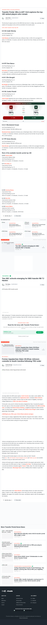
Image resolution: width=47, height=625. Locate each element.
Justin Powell (5, 98)
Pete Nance (4, 70)
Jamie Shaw (8, 17)
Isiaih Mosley (5, 38)
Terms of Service (19, 604)
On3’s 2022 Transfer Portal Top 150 (10, 27)
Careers (2, 602)
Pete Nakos (8, 284)
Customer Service (19, 598)
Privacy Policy (19, 600)
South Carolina (25, 396)
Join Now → (40, 332)
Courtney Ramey (10, 190)
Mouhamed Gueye (6, 132)
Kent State (28, 464)
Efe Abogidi (5, 84)
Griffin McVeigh (9, 364)
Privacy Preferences (23, 617)
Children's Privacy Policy (21, 602)
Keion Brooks (5, 146)
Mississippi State (17, 467)
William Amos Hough (30, 409)
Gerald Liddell (8, 155)
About (2, 598)
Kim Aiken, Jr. (8, 163)
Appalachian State (24, 397)
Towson (24, 466)
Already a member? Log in (23, 336)
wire (6, 457)
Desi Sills (8, 198)
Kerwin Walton (9, 206)
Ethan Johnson (38, 397)
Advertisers (3, 600)
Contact (2, 604)
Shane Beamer (18, 490)
